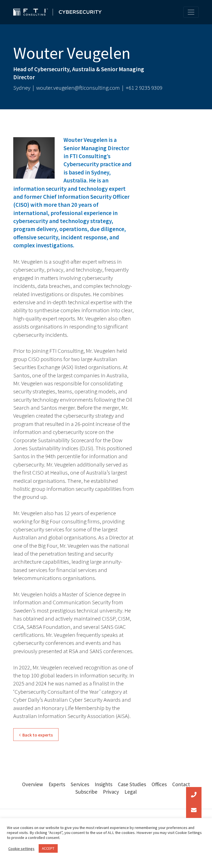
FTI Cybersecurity (57, 12)
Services (80, 784)
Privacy (111, 791)
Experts (57, 784)
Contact (181, 784)
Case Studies (132, 784)
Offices (159, 784)
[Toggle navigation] (191, 12)
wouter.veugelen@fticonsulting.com (78, 87)
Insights (103, 784)
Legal (130, 791)
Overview (32, 784)
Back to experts (37, 735)
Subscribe (86, 791)
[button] (194, 810)
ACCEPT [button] (48, 848)
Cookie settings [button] (21, 848)
